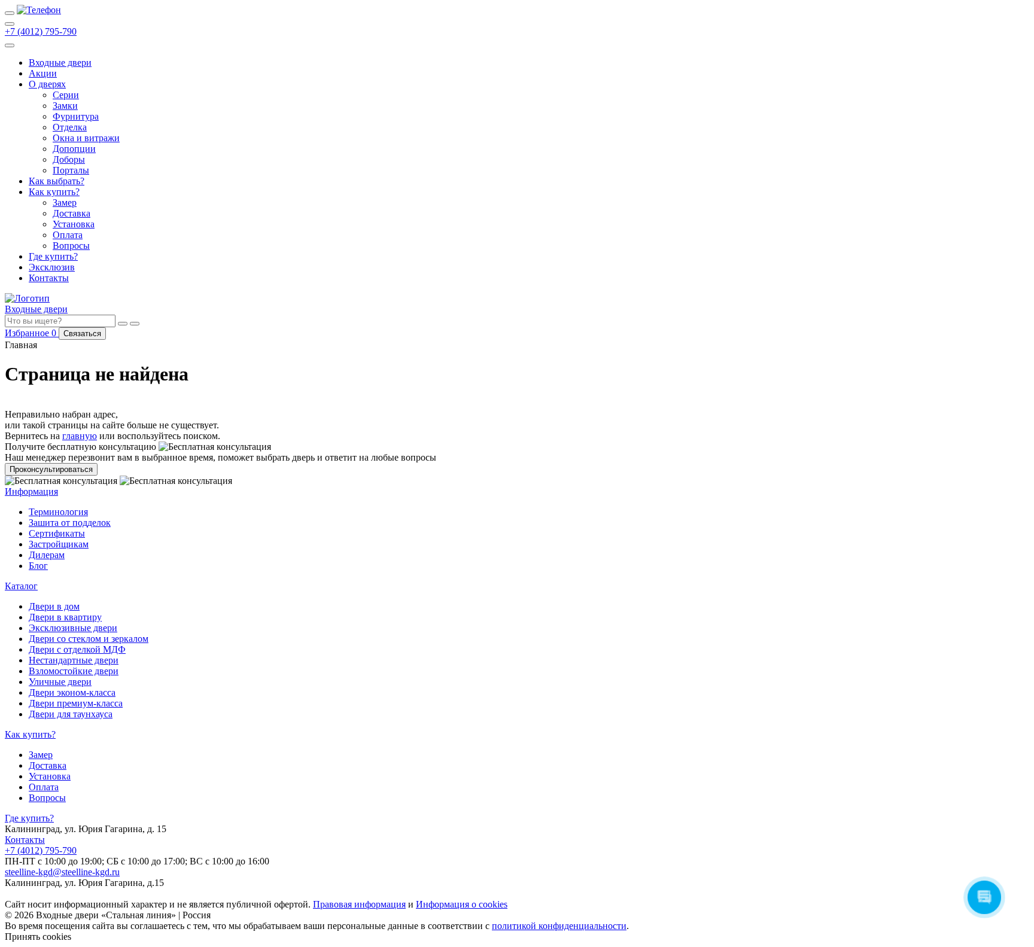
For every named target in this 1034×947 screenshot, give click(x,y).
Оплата (68, 235)
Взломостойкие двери (73, 671)
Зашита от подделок (70, 522)
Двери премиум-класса (76, 703)
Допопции (74, 149)
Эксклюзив (52, 267)
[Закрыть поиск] (134, 323)
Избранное (32, 333)
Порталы (71, 170)
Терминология (58, 512)
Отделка (70, 127)
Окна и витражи (86, 138)
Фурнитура (76, 116)
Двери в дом (54, 606)
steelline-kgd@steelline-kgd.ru (62, 872)
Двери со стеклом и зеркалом (88, 639)
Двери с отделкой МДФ (77, 649)
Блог (38, 566)
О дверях (47, 84)
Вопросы (71, 245)
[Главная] (39, 10)
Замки (65, 106)
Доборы (69, 159)
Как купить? (54, 192)
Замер (65, 202)
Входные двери (60, 62)
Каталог (21, 586)
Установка (74, 224)
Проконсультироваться (51, 469)
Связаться (82, 333)
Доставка (71, 213)
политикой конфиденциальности (559, 926)
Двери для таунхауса (70, 714)
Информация (31, 491)
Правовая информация (359, 904)
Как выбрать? (56, 181)
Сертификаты (57, 533)
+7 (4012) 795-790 (41, 31)
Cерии (66, 95)
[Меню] (9, 13)
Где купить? (53, 256)
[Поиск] (9, 24)
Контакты (49, 278)
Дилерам (47, 555)
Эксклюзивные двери (73, 628)
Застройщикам (59, 544)
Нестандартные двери (73, 660)
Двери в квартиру (65, 617)
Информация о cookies (461, 904)
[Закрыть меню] (9, 45)
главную (79, 436)
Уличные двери (60, 682)
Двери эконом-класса (72, 692)
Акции (43, 73)
